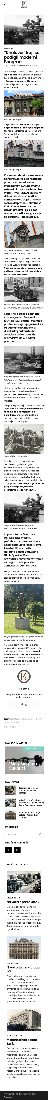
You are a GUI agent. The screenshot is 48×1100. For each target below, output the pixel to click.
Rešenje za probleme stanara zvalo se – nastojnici (28, 790)
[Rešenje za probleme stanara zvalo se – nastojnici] (10, 790)
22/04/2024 (9, 65)
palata (6, 722)
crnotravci (14, 719)
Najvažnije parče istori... (23, 902)
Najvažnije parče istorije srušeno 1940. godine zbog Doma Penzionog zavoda (31, 802)
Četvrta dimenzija (33, 749)
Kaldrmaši (8, 48)
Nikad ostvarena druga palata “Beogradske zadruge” (30, 814)
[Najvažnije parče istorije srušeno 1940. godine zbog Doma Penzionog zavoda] (10, 802)
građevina (24, 719)
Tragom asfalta (13, 898)
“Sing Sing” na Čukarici (23, 766)
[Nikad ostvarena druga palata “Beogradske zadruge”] (10, 815)
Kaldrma (23, 65)
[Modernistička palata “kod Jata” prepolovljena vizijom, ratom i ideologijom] (24, 1020)
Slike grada (12, 963)
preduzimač (14, 722)
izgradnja (33, 719)
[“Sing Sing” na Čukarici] (24, 760)
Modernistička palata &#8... (22, 1042)
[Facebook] (22, 704)
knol (40, 719)
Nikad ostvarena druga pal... (23, 969)
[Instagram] (26, 704)
